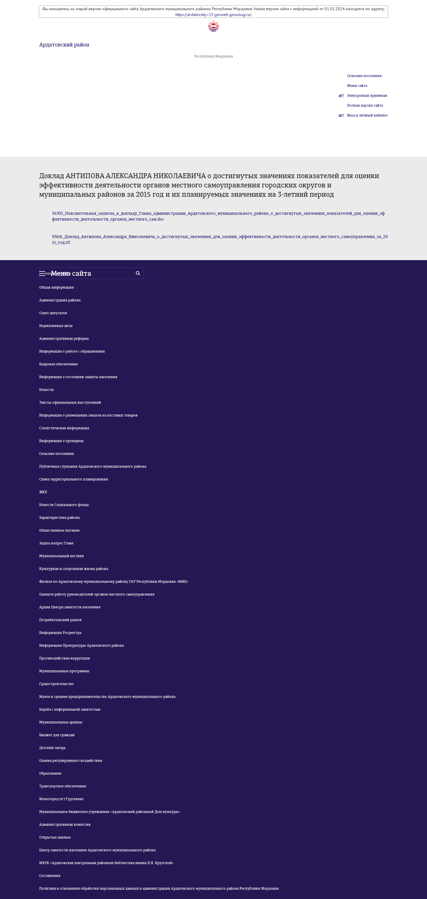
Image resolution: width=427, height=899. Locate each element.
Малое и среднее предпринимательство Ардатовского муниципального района (107, 697)
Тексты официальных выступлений (70, 403)
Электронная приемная (367, 96)
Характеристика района (59, 518)
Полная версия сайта (365, 105)
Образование (50, 773)
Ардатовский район (64, 45)
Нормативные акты (56, 326)
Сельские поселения (364, 76)
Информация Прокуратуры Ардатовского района (81, 646)
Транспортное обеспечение (62, 786)
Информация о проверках (61, 441)
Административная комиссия (65, 825)
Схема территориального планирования (73, 479)
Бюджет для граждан (57, 735)
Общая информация (56, 287)
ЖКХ (43, 492)
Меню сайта (357, 86)
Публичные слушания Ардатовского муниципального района (92, 466)
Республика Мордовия (213, 56)
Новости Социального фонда (64, 505)
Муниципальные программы (64, 671)
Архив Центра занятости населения (70, 607)
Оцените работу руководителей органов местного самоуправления (97, 594)
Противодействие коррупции (64, 658)
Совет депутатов (53, 313)
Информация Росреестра (60, 633)
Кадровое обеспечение (58, 364)
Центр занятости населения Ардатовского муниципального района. (97, 850)
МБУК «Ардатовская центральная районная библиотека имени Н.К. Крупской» (106, 863)
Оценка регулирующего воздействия (70, 761)
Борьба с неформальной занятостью (69, 709)
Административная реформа (64, 339)
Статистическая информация (64, 428)
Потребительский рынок (60, 620)
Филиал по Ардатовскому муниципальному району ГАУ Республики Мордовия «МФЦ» (114, 582)
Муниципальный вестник (61, 556)
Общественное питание (59, 530)
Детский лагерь (52, 748)
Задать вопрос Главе (56, 543)
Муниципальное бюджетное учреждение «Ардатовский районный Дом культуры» (109, 812)
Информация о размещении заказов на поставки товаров (88, 415)
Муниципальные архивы (60, 722)
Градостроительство (56, 684)
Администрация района (59, 300)
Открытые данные (55, 837)
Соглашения (49, 876)
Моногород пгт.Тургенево (61, 799)
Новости (46, 390)
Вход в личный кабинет (367, 115)
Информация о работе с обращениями (72, 351)
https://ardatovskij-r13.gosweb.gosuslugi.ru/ (213, 14)
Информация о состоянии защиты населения (78, 377)
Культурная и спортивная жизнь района (73, 569)
